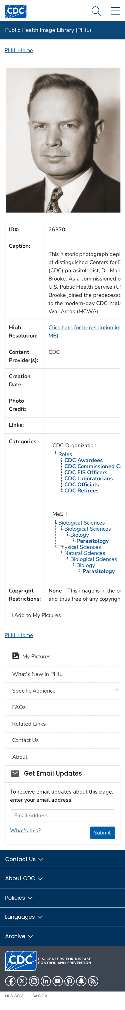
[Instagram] (34, 981)
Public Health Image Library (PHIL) (48, 30)
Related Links (29, 723)
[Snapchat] (81, 981)
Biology (79, 535)
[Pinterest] (69, 981)
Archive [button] (16, 936)
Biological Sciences (81, 522)
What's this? (25, 830)
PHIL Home (19, 50)
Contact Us (25, 740)
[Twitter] (22, 981)
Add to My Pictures (37, 615)
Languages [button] (20, 917)
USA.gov (38, 996)
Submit (102, 832)
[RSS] (93, 981)
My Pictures (35, 656)
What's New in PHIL (37, 674)
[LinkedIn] (46, 981)
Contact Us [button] (21, 859)
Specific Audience (34, 690)
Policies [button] (16, 897)
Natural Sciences (84, 553)
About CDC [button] (21, 878)
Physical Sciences (79, 547)
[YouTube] (57, 981)
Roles (65, 454)
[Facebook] (10, 981)
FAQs (19, 707)
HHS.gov (14, 996)
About (19, 756)
